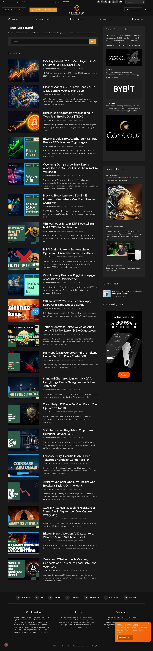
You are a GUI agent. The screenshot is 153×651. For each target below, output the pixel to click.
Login (149, 10)
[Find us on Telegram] (109, 2)
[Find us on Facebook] (116, 2)
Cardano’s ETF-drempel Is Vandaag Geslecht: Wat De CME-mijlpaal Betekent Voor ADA (69, 563)
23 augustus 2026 (66, 69)
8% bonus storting (44, 10)
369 (81, 94)
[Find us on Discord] (120, 2)
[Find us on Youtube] (98, 2)
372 (81, 206)
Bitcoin (113, 268)
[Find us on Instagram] (113, 2)
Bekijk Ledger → (125, 637)
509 (81, 308)
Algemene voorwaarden (81, 646)
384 (85, 519)
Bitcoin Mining (108, 19)
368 (81, 231)
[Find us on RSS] (102, 2)
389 (81, 541)
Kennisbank (77, 19)
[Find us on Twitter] (105, 2)
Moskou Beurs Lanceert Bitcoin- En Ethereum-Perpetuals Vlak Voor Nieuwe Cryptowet (69, 199)
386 (81, 69)
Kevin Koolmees (50, 69)
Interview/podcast (17, 2)
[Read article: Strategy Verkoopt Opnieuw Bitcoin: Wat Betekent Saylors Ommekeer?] (23, 491)
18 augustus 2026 (66, 206)
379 (81, 360)
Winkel (26, 2)
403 (85, 570)
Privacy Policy (95, 646)
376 (81, 283)
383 (81, 390)
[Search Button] (143, 2)
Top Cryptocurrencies (44, 19)
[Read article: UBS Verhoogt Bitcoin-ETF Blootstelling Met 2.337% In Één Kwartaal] (23, 233)
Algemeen (138, 19)
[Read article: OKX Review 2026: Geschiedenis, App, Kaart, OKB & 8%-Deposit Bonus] (23, 310)
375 (81, 146)
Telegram (134, 10)
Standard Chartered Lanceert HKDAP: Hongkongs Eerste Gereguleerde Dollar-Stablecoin (69, 382)
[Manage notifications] (6, 645)
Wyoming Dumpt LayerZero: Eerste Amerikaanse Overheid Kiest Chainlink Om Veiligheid (70, 168)
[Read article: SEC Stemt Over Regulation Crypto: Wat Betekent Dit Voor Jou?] (23, 439)
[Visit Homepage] (76, 10)
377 (81, 412)
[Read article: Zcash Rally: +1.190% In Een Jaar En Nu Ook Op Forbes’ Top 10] (23, 414)
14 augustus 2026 (66, 360)
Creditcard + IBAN (13, 10)
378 (81, 489)
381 (81, 438)
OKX (107, 35)
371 (81, 120)
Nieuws (14, 19)
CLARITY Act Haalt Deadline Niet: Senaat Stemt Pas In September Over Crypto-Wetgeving (69, 511)
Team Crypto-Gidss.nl (52, 463)
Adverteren (5, 2)
